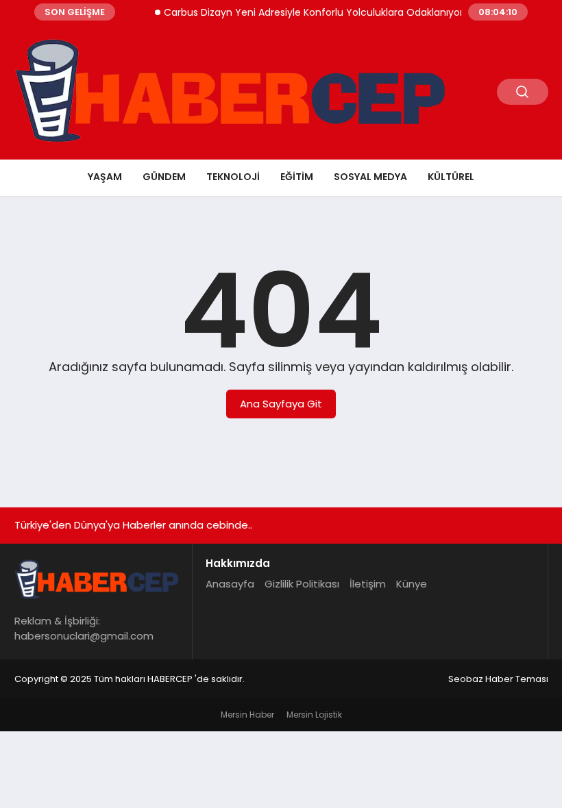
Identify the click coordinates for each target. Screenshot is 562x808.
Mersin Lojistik (314, 714)
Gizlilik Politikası (302, 584)
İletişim (368, 584)
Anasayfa (230, 584)
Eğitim (296, 177)
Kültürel (451, 177)
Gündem (164, 177)
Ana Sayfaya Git (281, 403)
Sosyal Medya (370, 177)
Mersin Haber (247, 714)
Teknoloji (233, 177)
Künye (411, 584)
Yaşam (105, 177)
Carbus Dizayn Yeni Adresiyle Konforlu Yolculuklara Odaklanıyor (306, 12)
